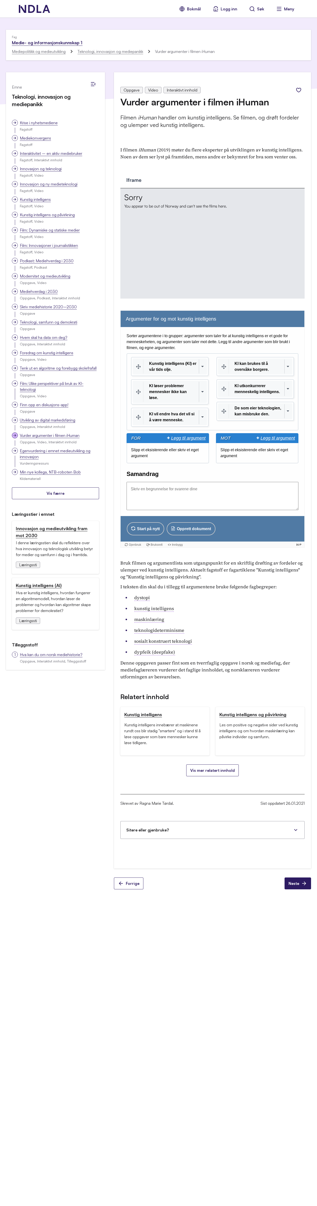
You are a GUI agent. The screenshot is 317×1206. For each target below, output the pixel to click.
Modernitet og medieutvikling (45, 276)
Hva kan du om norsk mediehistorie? (51, 654)
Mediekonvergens (35, 138)
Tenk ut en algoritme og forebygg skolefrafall (58, 368)
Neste (294, 883)
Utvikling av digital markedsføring (47, 420)
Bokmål (194, 8)
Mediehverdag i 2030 (39, 291)
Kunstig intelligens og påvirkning (47, 214)
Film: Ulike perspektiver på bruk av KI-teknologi (51, 386)
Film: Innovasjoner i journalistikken (49, 245)
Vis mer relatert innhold (212, 770)
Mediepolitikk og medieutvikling (39, 51)
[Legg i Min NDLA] (299, 90)
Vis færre (55, 493)
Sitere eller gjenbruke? (147, 830)
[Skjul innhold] (93, 84)
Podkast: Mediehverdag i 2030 (47, 260)
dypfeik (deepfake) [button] (154, 652)
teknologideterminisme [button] (159, 630)
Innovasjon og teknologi (41, 168)
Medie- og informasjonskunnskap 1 (47, 42)
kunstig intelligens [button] (154, 608)
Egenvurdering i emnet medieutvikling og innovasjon (55, 453)
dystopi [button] (142, 597)
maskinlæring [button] (149, 619)
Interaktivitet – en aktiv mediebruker (51, 153)
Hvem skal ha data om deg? (43, 337)
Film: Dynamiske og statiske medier (50, 230)
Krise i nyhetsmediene (39, 122)
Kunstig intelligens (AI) (39, 585)
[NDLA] (34, 9)
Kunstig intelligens (35, 199)
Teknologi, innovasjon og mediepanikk (110, 51)
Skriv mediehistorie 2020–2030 (48, 306)
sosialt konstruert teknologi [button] (163, 641)
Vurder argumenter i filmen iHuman (49, 435)
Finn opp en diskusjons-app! (44, 404)
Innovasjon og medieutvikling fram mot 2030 (51, 532)
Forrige (132, 883)
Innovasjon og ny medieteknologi (49, 184)
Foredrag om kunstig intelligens (46, 352)
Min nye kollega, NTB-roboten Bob (50, 472)
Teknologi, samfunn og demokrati (48, 322)
